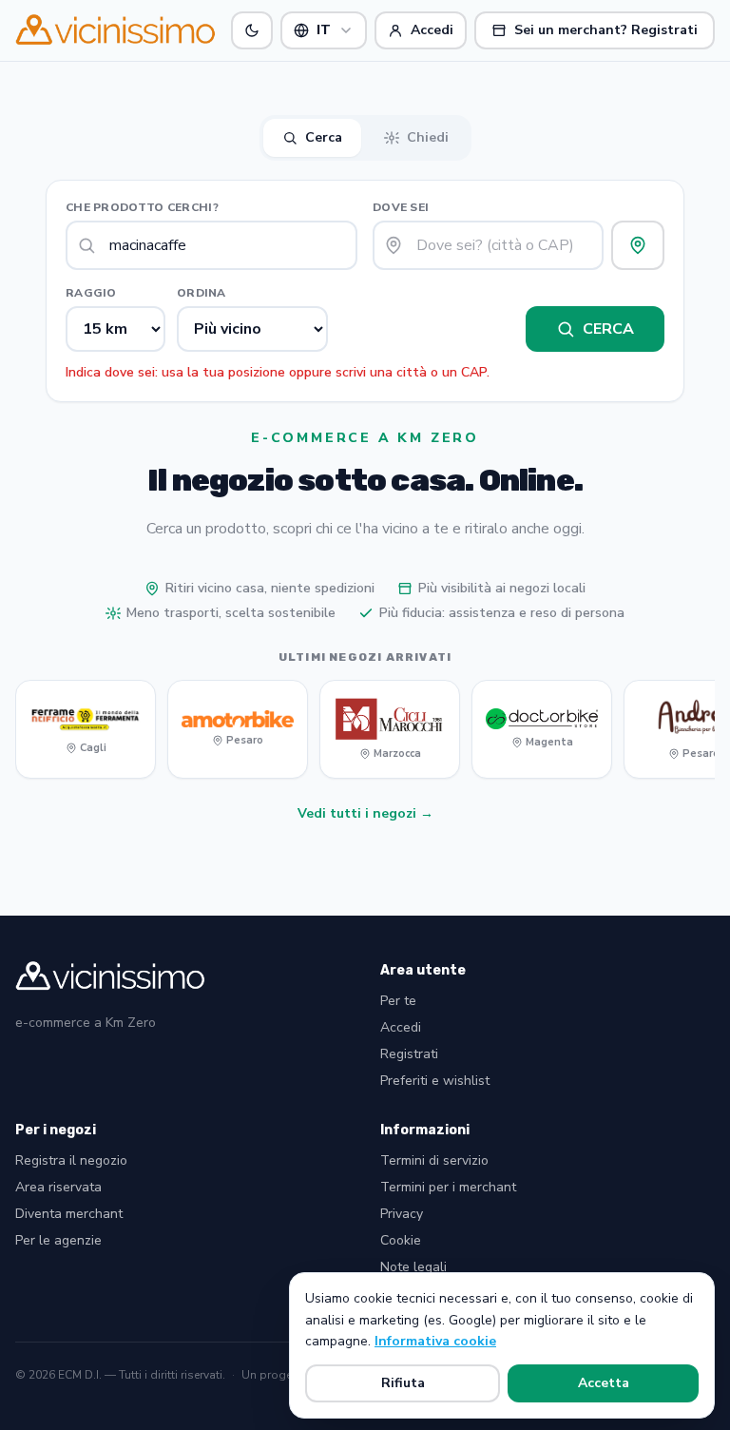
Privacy (401, 1214)
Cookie (400, 1240)
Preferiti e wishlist (435, 1081)
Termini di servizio (434, 1160)
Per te (398, 1001)
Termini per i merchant (448, 1187)
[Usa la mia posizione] (637, 245)
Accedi (400, 1027)
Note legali (413, 1267)
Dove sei (401, 207)
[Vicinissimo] (115, 30)
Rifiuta (403, 1383)
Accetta (603, 1383)
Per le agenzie (58, 1240)
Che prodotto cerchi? (142, 207)
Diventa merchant (69, 1214)
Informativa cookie (435, 1341)
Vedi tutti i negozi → (365, 813)
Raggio (91, 292)
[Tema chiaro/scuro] (252, 30)
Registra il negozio (71, 1160)
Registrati (409, 1054)
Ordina (201, 292)
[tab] (312, 138)
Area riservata (58, 1187)
